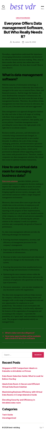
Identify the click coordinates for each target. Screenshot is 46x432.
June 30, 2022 (30, 42)
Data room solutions (10, 181)
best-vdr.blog (14, 427)
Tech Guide (7, 415)
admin (17, 42)
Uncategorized (23, 18)
